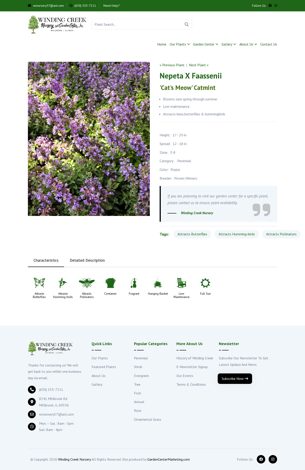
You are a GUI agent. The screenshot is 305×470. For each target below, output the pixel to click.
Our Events (184, 375)
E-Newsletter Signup (192, 366)
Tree (137, 384)
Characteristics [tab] (45, 260)
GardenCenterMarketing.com (168, 459)
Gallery (226, 44)
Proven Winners (185, 178)
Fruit (137, 393)
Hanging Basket (158, 293)
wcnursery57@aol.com (48, 6)
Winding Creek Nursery (74, 459)
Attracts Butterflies (192, 234)
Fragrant (134, 293)
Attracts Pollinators (281, 234)
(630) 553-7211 (84, 6)
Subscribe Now (233, 378)
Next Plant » (199, 65)
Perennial (184, 161)
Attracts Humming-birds (237, 234)
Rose (137, 410)
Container (110, 293)
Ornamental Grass (147, 419)
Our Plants (178, 44)
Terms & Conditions (191, 384)
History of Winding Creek (194, 358)
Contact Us (268, 44)
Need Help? (111, 6)
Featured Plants (104, 366)
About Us (246, 44)
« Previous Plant (172, 65)
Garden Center (203, 44)
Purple (175, 169)
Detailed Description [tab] (87, 260)
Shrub (138, 366)
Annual (139, 402)
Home (161, 44)
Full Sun (205, 293)
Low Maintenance (181, 295)
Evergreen (141, 375)
